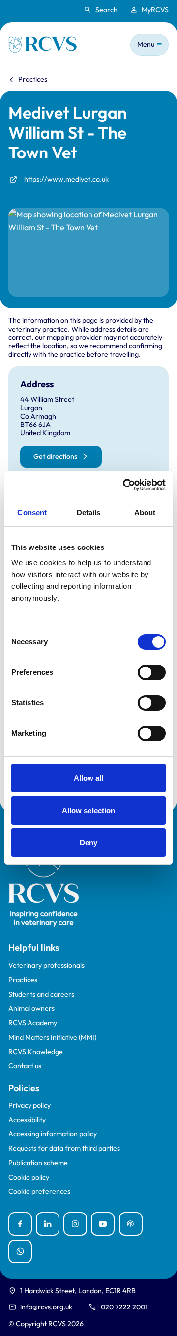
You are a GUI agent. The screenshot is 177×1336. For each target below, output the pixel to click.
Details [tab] (89, 512)
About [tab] (145, 512)
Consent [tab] (32, 512)
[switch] (152, 672)
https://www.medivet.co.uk (66, 179)
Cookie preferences (39, 1191)
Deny (88, 842)
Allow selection (89, 810)
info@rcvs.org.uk (46, 1307)
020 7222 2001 (124, 1307)
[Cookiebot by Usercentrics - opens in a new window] (125, 485)
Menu (145, 44)
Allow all (89, 778)
